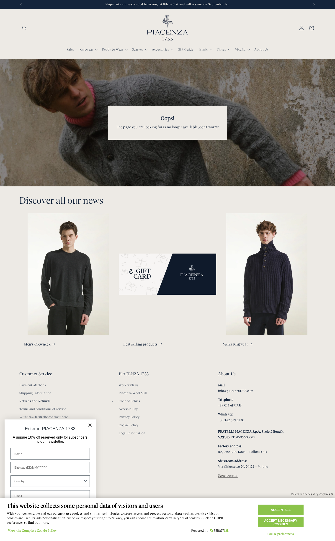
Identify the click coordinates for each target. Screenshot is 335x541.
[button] (24, 28)
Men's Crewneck (37, 344)
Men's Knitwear (235, 344)
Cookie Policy (129, 425)
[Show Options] (85, 481)
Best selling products (140, 344)
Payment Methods (32, 385)
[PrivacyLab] (218, 530)
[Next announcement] (314, 4)
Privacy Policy (129, 417)
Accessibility (128, 409)
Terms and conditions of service (42, 409)
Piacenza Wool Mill (133, 393)
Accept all (281, 510)
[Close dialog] (90, 425)
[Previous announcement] (21, 4)
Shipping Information (35, 393)
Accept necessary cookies (280, 522)
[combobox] (48, 481)
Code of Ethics (129, 401)
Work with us (128, 385)
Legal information (132, 433)
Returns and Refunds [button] (34, 401)
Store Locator (228, 476)
